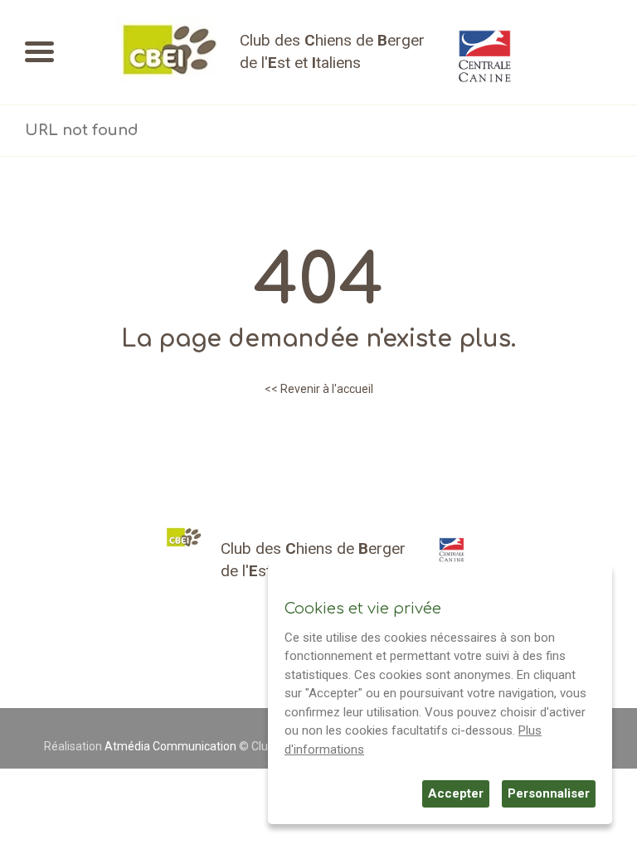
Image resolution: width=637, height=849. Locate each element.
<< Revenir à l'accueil (319, 388)
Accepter (456, 793)
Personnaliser (549, 793)
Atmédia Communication (170, 746)
